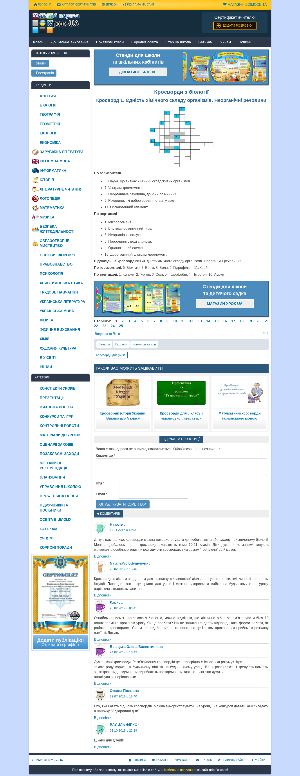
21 (267, 321)
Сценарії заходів (57, 444)
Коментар (105, 455)
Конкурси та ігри (144, 344)
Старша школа (178, 42)
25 (121, 326)
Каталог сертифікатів (78, 4)
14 (208, 321)
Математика (52, 208)
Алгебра (48, 96)
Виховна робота (57, 407)
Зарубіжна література (62, 152)
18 (242, 321)
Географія (50, 114)
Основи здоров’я (57, 255)
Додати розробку (237, 25)
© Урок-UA (47, 760)
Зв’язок (111, 4)
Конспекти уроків (58, 388)
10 (175, 321)
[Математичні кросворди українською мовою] (239, 392)
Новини (245, 42)
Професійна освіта (59, 496)
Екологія (121, 344)
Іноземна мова (55, 161)
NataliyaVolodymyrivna (129, 563)
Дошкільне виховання (70, 42)
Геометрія (50, 124)
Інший (46, 367)
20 (258, 321)
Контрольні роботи (59, 426)
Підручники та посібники (54, 507)
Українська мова (57, 311)
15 (217, 321)
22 (96, 326)
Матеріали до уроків (60, 435)
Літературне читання (61, 189)
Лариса (116, 602)
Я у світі (48, 358)
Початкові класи (110, 42)
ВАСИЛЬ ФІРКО (123, 725)
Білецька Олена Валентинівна (136, 647)
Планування (52, 477)
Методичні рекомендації (53, 465)
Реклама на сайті (140, 4)
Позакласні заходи (59, 454)
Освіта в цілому (55, 519)
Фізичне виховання (60, 330)
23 (104, 326)
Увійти (259, 760)
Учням (225, 42)
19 (250, 321)
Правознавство (56, 264)
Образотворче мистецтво (54, 243)
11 (183, 321)
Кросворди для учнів (110, 355)
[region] (225, 67)
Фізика (46, 320)
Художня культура (58, 348)
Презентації (51, 398)
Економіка (50, 143)
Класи (38, 42)
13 (200, 321)
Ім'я (100, 483)
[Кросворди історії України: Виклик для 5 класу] (123, 392)
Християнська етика (61, 283)
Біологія (104, 344)
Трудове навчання (59, 292)
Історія (47, 180)
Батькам (205, 42)
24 (113, 326)
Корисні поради (56, 547)
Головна (44, 4)
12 (191, 321)
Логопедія (50, 198)
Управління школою (60, 487)
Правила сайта (233, 760)
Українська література (62, 302)
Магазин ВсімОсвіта (247, 4)
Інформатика (53, 170)
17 (233, 321)
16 (225, 321)
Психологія (51, 273)
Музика (47, 217)
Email (101, 494)
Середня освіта (144, 42)
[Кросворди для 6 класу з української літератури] (181, 392)
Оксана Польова (124, 691)
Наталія (116, 524)
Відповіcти (102, 556)
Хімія (44, 339)
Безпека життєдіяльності (57, 229)
